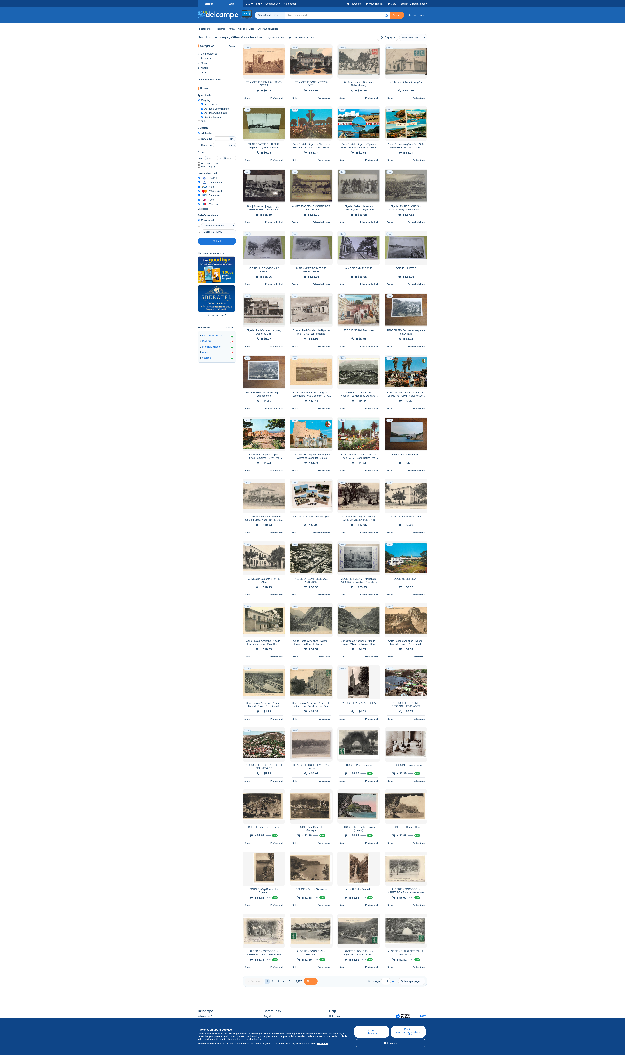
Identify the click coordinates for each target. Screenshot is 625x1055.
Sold (203, 121)
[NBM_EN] (216, 269)
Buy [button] (248, 3)
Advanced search (418, 15)
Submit (217, 241)
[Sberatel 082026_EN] (216, 298)
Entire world (207, 220)
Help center (335, 1016)
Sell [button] (258, 3)
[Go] (393, 981)
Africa (204, 63)
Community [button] (271, 3)
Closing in (206, 145)
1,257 (299, 981)
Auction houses (212, 117)
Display (389, 37)
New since (206, 138)
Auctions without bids (215, 113)
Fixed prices (210, 104)
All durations (207, 133)
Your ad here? (218, 315)
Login (231, 3)
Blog (266, 1016)
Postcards (206, 58)
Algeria (204, 67)
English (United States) (412, 3)
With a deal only (209, 163)
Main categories (209, 53)
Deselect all (203, 209)
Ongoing (205, 100)
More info (322, 1043)
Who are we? (205, 1016)
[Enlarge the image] (264, 61)
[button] (386, 15)
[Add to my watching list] (280, 48)
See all (232, 46)
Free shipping (208, 166)
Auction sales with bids (216, 108)
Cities (204, 72)
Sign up (209, 3)
